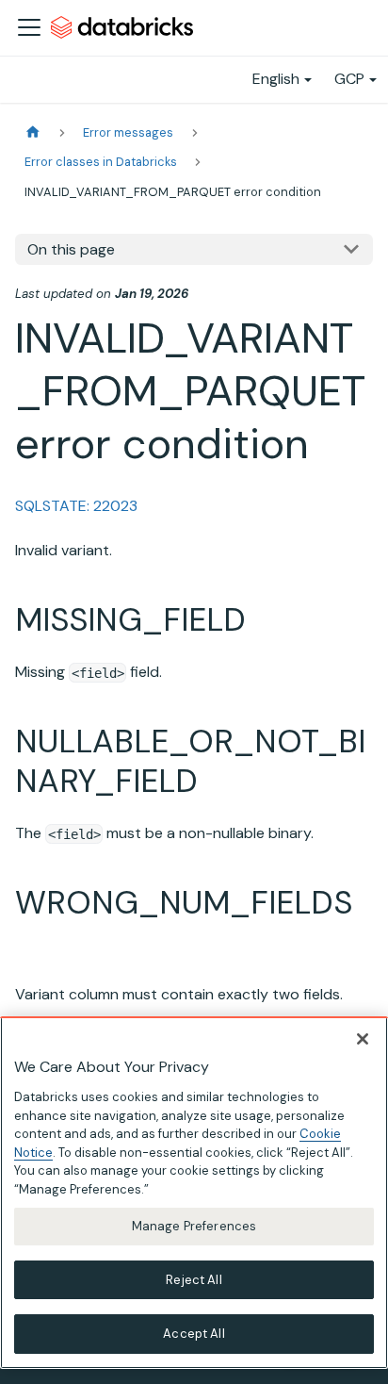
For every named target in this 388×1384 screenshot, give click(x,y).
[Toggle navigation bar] (29, 27)
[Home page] (33, 132)
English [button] (275, 79)
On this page (71, 249)
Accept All (193, 1334)
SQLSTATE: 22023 (76, 506)
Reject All (193, 1280)
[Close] (362, 1039)
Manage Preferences (194, 1226)
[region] (194, 1192)
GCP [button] (349, 79)
